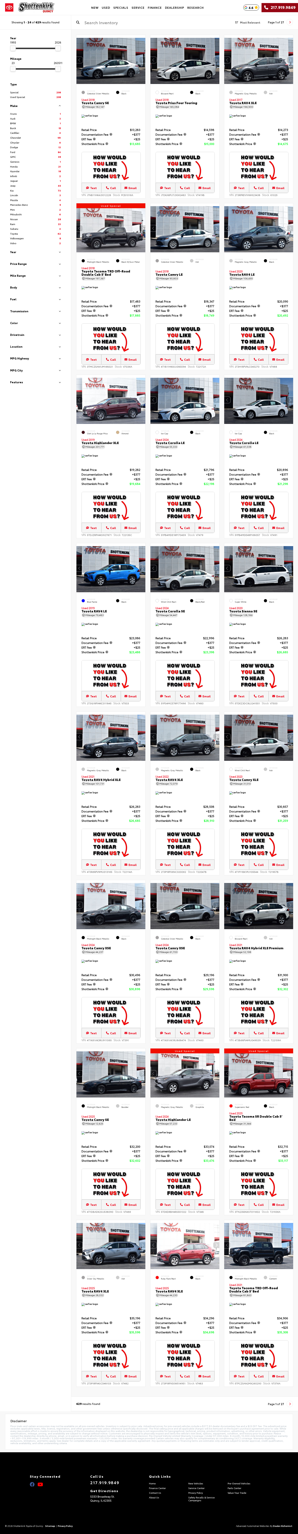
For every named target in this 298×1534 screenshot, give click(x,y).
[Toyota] (9, 7)
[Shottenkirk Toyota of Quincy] (36, 7)
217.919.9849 (282, 7)
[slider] (13, 48)
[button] (142, 60)
